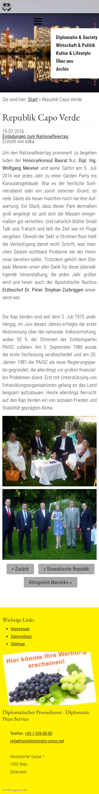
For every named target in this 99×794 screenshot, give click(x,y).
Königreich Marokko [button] (50, 582)
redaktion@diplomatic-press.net (37, 741)
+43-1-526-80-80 (38, 733)
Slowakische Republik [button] (66, 569)
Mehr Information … (51, 80)
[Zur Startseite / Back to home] (6, 10)
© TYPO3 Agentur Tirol (14, 790)
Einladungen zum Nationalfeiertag (35, 136)
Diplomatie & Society (76, 37)
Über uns (64, 61)
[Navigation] (37, 21)
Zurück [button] (19, 569)
